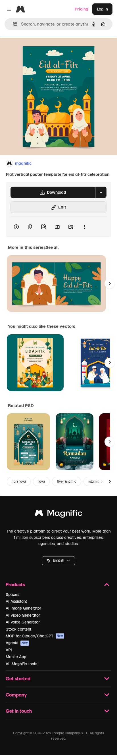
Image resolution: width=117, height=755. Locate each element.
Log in (102, 9)
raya (41, 481)
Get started (18, 678)
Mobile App (16, 656)
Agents (17, 642)
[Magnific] (58, 514)
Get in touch (19, 711)
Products (15, 584)
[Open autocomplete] (12, 24)
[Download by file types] (100, 192)
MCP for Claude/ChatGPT (34, 636)
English (58, 560)
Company (16, 695)
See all (52, 247)
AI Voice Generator (23, 622)
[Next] (110, 283)
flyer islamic (66, 481)
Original (36, 48)
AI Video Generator (23, 615)
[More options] (84, 227)
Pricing (81, 9)
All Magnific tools (21, 663)
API (9, 649)
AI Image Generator (23, 608)
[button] (58, 560)
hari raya (19, 481)
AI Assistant (16, 601)
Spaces (12, 594)
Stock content (18, 629)
